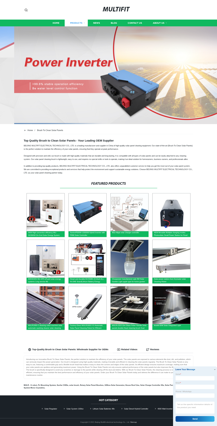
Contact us (135, 23)
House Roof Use (132, 385)
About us (158, 23)
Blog (114, 23)
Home (56, 23)
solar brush (74, 385)
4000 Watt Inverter (165, 409)
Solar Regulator (50, 409)
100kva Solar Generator (114, 385)
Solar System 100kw (75, 409)
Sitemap (133, 422)
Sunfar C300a (62, 385)
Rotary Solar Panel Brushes (91, 385)
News (96, 23)
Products (76, 23)
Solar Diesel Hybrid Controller (136, 409)
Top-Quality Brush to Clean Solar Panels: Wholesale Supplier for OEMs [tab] (70, 349)
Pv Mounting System (47, 385)
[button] (26, 10)
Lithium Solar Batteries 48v (104, 409)
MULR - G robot (30, 385)
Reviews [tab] (154, 349)
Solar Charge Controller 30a (152, 385)
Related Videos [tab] (129, 349)
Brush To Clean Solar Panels (50, 130)
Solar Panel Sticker (173, 385)
